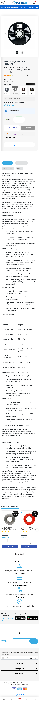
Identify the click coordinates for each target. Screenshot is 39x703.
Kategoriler (19, 669)
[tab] (7, 163)
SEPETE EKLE (11, 546)
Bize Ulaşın (19, 674)
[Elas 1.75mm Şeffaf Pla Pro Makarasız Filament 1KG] (10, 519)
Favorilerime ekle (10, 137)
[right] (37, 530)
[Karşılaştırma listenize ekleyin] (23, 134)
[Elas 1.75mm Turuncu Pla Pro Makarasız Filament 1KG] (29, 519)
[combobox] (3, 658)
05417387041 (7, 618)
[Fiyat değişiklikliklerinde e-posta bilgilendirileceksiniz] (31, 134)
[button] (6, 33)
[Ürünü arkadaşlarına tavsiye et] (15, 134)
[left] (2, 530)
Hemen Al (28, 128)
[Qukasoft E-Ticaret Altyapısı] (19, 695)
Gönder (34, 641)
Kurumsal (19, 664)
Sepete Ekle (13, 128)
